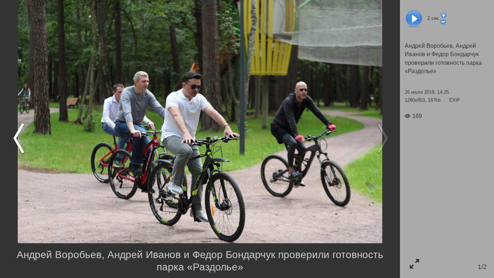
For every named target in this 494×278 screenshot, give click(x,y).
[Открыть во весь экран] (414, 264)
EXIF (454, 100)
